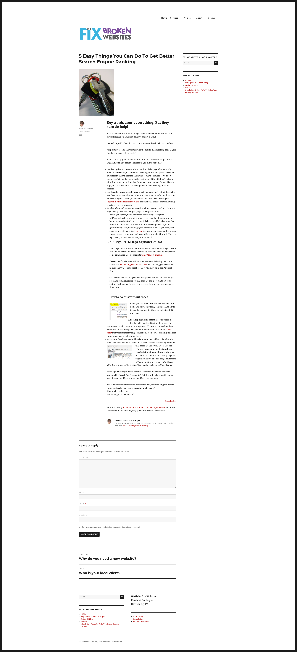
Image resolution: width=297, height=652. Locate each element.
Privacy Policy (138, 617)
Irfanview (138, 231)
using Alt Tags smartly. (152, 255)
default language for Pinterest (133, 264)
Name (82, 492)
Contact (212, 18)
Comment (84, 457)
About (199, 18)
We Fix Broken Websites (88, 642)
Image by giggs (170, 401)
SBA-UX (84, 622)
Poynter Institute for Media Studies (123, 202)
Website (83, 515)
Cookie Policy (138, 619)
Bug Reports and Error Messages (93, 617)
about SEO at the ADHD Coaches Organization (144, 407)
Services (174, 18)
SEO (80, 135)
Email (82, 504)
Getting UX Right (87, 619)
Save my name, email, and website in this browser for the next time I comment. (111, 527)
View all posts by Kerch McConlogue (136, 426)
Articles (187, 18)
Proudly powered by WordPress (110, 642)
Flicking (84, 614)
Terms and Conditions (141, 621)
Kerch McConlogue (86, 128)
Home (164, 18)
